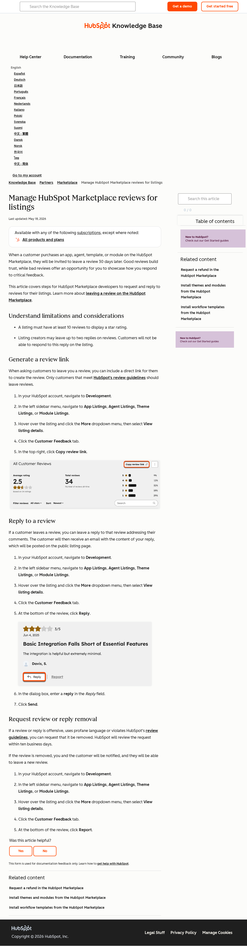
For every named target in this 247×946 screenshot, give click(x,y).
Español (19, 73)
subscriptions (89, 232)
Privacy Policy (184, 932)
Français (20, 97)
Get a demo (182, 6)
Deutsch (19, 79)
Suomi (18, 128)
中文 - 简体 (21, 164)
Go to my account (27, 175)
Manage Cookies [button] (217, 932)
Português (21, 91)
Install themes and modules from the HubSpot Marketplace (57, 898)
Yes (21, 851)
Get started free (219, 6)
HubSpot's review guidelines (120, 377)
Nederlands (22, 103)
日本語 (18, 85)
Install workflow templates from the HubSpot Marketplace (56, 908)
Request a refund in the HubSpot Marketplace (46, 888)
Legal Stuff (155, 932)
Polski (18, 115)
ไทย (16, 158)
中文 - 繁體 (21, 134)
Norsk (18, 146)
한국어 (18, 152)
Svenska (20, 122)
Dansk (18, 140)
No (45, 851)
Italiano (19, 109)
